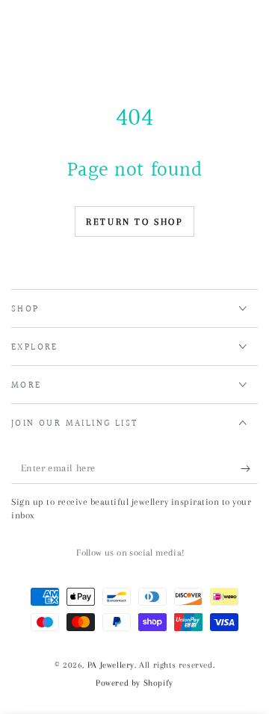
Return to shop (134, 222)
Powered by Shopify (134, 683)
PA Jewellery (110, 665)
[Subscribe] (249, 469)
